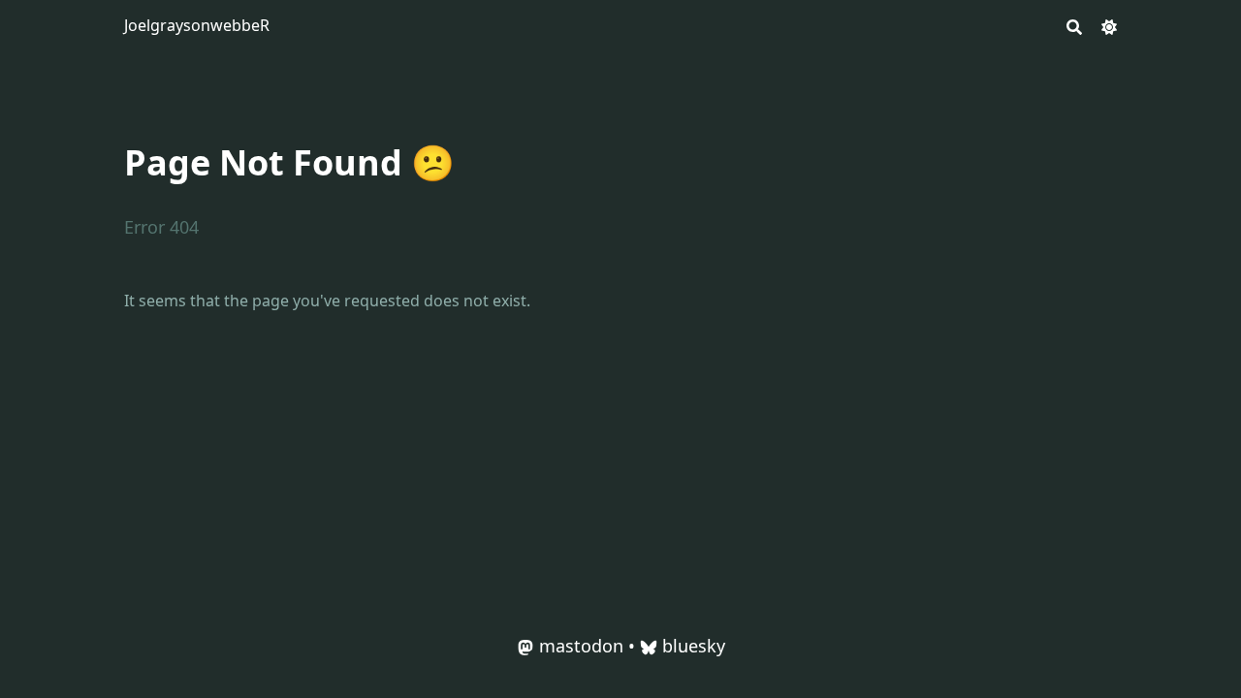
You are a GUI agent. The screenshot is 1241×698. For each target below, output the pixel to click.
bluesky (693, 645)
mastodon (581, 645)
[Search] (1074, 25)
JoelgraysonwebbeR (197, 25)
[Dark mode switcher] (1109, 25)
